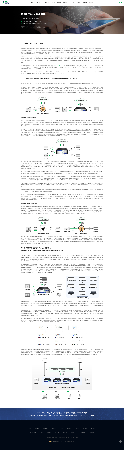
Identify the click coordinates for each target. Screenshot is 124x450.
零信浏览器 (40, 2)
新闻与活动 (57, 432)
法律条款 (65, 432)
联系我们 (91, 2)
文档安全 (59, 2)
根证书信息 (73, 432)
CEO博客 (85, 2)
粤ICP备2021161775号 (70, 441)
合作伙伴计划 (92, 432)
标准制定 (79, 2)
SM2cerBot (57, 65)
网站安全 (47, 2)
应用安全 (53, 2)
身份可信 (65, 2)
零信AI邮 (37, 428)
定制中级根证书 (32, 432)
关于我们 (42, 432)
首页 (30, 428)
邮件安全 (33, 2)
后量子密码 (72, 2)
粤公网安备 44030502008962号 (57, 441)
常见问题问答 (82, 432)
